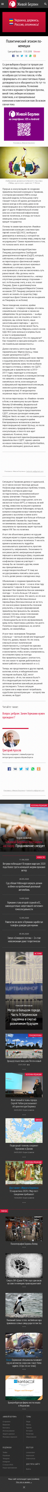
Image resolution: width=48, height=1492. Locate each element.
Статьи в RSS (8, 1465)
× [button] (24, 1487)
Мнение (37, 51)
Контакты (6, 1428)
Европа (38, 1120)
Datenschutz (30, 1459)
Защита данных (9, 1434)
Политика (29, 1434)
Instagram (6, 1462)
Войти (28, 1469)
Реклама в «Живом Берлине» (24, 143)
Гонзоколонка (35, 1035)
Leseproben (30, 1452)
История (38, 953)
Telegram (6, 1459)
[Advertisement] (24, 462)
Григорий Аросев (15, 51)
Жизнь (28, 1425)
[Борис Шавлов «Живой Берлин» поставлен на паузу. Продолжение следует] (24, 851)
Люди (28, 1422)
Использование (9, 1431)
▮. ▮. (28, 1064)
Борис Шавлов (28, 1110)
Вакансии (6, 1425)
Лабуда (4, 1211)
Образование (31, 1437)
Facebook (6, 1455)
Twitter (5, 1452)
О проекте (6, 1422)
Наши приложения (10, 1468)
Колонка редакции (39, 805)
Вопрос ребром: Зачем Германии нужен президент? (23, 715)
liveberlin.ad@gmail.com (34, 471)
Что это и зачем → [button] (24, 1482)
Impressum (30, 1455)
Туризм (28, 1428)
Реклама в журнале (10, 1437)
